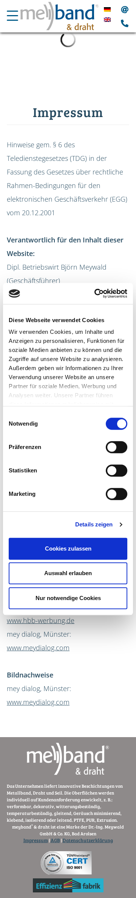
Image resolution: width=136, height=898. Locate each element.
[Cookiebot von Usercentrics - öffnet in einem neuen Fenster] (96, 293)
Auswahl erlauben (68, 573)
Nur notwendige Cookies (68, 598)
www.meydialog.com (38, 647)
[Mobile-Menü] (12, 18)
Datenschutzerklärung (88, 840)
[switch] (116, 447)
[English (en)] (107, 18)
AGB (55, 840)
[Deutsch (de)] (107, 8)
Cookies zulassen (68, 548)
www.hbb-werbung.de (40, 620)
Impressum (35, 840)
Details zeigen (94, 524)
